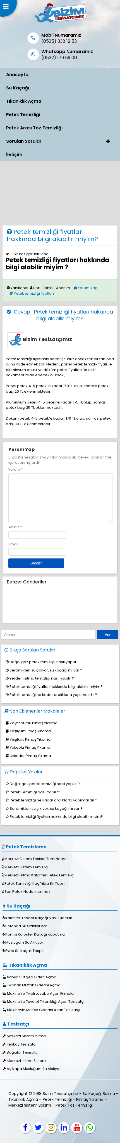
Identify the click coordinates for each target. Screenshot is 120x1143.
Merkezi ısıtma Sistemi (27, 1060)
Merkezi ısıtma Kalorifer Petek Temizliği (39, 875)
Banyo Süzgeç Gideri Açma (31, 977)
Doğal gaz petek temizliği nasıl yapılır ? (44, 662)
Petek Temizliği (23, 114)
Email (13, 544)
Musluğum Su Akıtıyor (24, 942)
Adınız (13, 527)
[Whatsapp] (89, 1127)
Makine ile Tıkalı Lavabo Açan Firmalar (41, 993)
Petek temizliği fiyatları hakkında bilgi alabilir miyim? (52, 235)
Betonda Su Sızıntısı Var (26, 926)
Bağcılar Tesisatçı (23, 1052)
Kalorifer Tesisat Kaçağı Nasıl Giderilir (38, 918)
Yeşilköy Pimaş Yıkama (30, 739)
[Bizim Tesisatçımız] (60, 22)
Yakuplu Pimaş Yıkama (30, 747)
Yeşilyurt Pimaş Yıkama (30, 731)
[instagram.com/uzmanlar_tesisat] (51, 1127)
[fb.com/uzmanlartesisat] (25, 1127)
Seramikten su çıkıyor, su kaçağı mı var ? (45, 670)
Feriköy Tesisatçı (21, 1044)
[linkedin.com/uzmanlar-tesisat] (63, 1127)
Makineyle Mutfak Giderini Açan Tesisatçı (43, 1009)
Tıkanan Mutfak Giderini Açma (34, 985)
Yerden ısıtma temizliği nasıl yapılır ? (41, 678)
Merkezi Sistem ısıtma (26, 1036)
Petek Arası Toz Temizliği (34, 128)
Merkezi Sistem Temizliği (26, 867)
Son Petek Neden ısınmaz (27, 891)
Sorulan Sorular (24, 141)
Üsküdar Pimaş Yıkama (30, 755)
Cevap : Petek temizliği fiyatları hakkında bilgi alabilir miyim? (62, 315)
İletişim (14, 154)
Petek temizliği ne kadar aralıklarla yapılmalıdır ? (53, 694)
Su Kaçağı (17, 88)
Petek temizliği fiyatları (34, 293)
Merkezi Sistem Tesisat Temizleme (35, 858)
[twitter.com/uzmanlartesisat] (38, 1127)
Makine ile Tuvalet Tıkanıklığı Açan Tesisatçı (45, 1001)
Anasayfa (17, 74)
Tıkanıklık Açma (23, 101)
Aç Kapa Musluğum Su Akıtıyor (34, 1068)
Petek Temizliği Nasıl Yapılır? (35, 792)
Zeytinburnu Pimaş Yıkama (33, 723)
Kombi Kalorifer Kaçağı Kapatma (35, 934)
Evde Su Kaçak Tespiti (24, 950)
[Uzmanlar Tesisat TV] (76, 1127)
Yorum (15, 469)
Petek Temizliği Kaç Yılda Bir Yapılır (35, 883)
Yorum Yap (87, 287)
